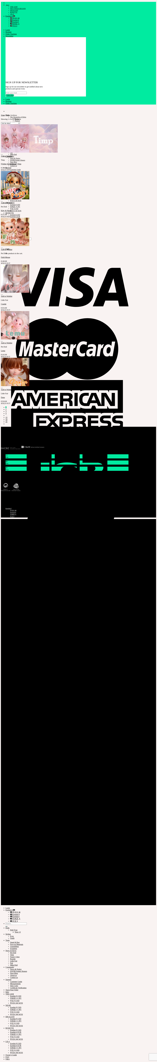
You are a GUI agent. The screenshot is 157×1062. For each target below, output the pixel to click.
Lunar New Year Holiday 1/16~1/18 (19, 459)
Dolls (7, 928)
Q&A (8, 1059)
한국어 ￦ (16, 18)
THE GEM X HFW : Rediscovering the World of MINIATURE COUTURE (34, 472)
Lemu (3, 351)
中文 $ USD (14, 209)
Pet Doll (13, 953)
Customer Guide (15, 170)
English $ (15, 20)
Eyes (12, 936)
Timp (12, 955)
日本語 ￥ (16, 24)
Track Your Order (6, 497)
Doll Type (13, 930)
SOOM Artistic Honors (17, 160)
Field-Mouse (5, 257)
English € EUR (15, 217)
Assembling (14, 946)
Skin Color (14, 986)
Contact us (13, 166)
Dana (3, 397)
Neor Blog (13, 162)
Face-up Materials (16, 944)
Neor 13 (18, 932)
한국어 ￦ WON (15, 201)
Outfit (12, 938)
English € (9, 16)
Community (10, 967)
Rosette (13, 959)
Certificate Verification (8, 499)
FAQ (7, 1057)
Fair (11, 963)
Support (8, 168)
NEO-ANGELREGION (18, 9)
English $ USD (15, 205)
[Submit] (6, 926)
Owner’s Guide (11, 1055)
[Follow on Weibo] (9, 440)
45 (6, 422)
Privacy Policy (11, 898)
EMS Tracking (5, 495)
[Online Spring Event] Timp (11, 164)
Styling (8, 934)
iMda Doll (13, 154)
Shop (3, 115)
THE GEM (13, 7)
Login (8, 30)
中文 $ (14, 26)
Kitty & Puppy (6, 211)
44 (6, 420)
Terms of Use (10, 900)
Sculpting (13, 949)
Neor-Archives (11, 951)
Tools (8, 940)
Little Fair (13, 961)
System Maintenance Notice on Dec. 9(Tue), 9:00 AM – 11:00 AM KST (32, 466)
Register (8, 32)
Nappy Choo (15, 957)
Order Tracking (11, 34)
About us (13, 975)
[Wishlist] (2, 154)
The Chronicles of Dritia (18, 117)
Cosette (3, 304)
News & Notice (15, 158)
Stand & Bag (15, 942)
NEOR (8, 1005)
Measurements (5, 501)
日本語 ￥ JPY (15, 207)
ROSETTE (13, 12)
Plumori (17, 121)
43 (6, 418)
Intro (7, 5)
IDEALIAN (14, 10)
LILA (12, 14)
